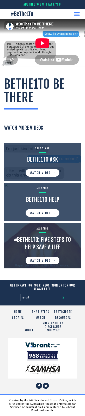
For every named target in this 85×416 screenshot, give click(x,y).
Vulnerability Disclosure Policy (53, 327)
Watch (40, 317)
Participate (63, 311)
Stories (18, 317)
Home (18, 311)
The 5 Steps (40, 311)
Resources (63, 317)
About (29, 330)
